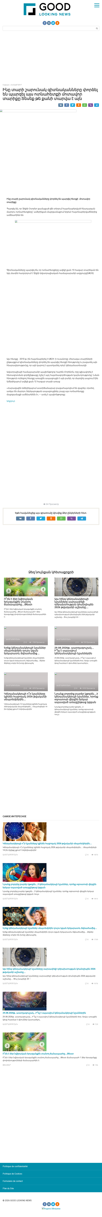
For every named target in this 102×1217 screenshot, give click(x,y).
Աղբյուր (11, 401)
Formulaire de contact (13, 1181)
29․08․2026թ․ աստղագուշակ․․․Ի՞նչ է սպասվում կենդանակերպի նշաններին (74, 650)
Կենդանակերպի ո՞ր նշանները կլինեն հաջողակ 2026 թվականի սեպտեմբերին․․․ (25, 696)
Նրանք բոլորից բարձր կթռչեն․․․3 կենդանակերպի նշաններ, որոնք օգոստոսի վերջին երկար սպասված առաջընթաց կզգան (76, 698)
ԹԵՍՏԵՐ (7, 1065)
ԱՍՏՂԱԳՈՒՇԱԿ (10, 855)
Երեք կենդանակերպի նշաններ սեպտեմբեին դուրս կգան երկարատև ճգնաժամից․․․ (25, 650)
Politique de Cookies (12, 1173)
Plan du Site (8, 1188)
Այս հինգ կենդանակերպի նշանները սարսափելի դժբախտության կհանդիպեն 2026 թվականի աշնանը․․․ (73, 603)
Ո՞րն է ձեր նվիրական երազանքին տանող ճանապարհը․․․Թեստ (18, 601)
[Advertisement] (51, 57)
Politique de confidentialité (15, 1166)
